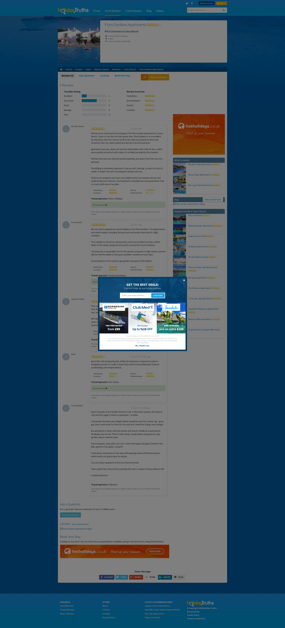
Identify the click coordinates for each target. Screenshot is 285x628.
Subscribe (158, 295)
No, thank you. (142, 345)
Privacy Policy (143, 343)
